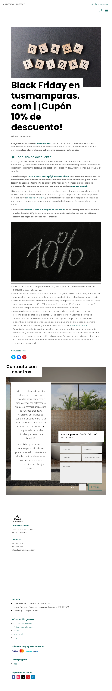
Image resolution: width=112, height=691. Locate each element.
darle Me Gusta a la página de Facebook (49, 176)
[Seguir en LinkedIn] (33, 677)
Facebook (31, 197)
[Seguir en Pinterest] (28, 677)
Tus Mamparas (43, 143)
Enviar (95, 487)
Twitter (41, 197)
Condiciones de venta (23, 623)
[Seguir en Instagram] (18, 677)
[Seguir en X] (23, 677)
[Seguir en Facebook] (13, 677)
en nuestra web (79, 186)
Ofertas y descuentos (21, 136)
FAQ (15, 637)
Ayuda (16, 630)
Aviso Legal (18, 634)
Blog (15, 663)
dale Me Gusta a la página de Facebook (44, 209)
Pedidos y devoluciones (23, 627)
